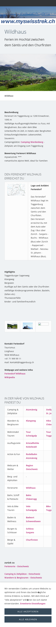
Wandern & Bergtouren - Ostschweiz (23, 577)
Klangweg (31, 420)
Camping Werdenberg (32, 142)
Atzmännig (31, 409)
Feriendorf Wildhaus (14, 373)
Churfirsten (32, 539)
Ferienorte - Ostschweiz (16, 566)
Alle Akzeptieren (28, 611)
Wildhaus (31, 487)
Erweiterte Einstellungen (32, 603)
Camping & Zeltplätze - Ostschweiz (22, 573)
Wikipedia (9, 377)
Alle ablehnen (28, 619)
